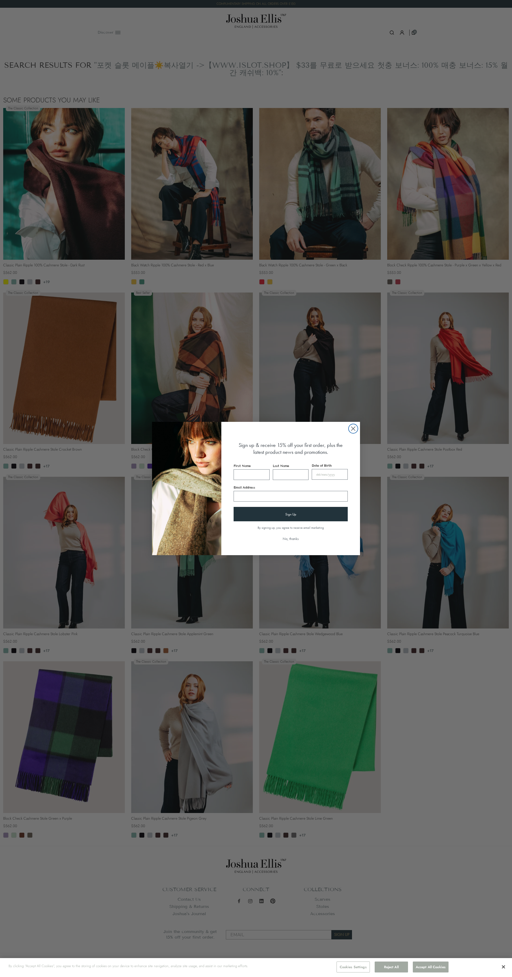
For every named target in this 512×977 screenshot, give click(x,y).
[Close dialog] (353, 428)
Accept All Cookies (431, 967)
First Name (242, 466)
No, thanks (291, 538)
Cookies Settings (353, 967)
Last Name (281, 466)
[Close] (503, 967)
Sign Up (290, 514)
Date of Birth (322, 465)
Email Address (244, 487)
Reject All (391, 967)
